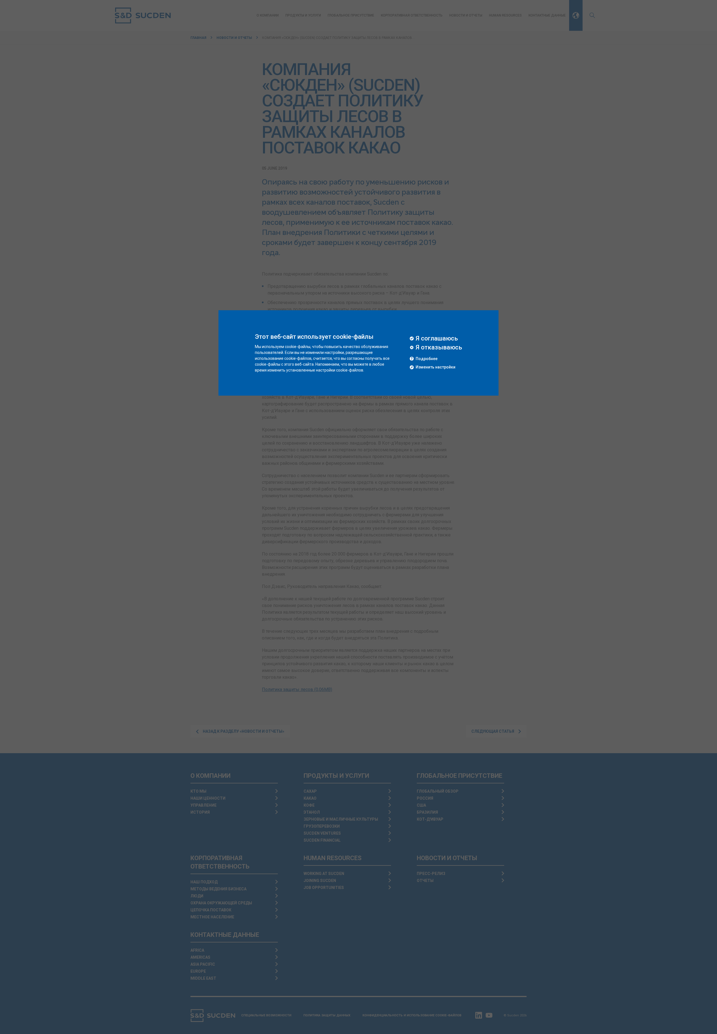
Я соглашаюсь (437, 338)
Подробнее (426, 359)
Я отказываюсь (439, 347)
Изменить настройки (435, 367)
